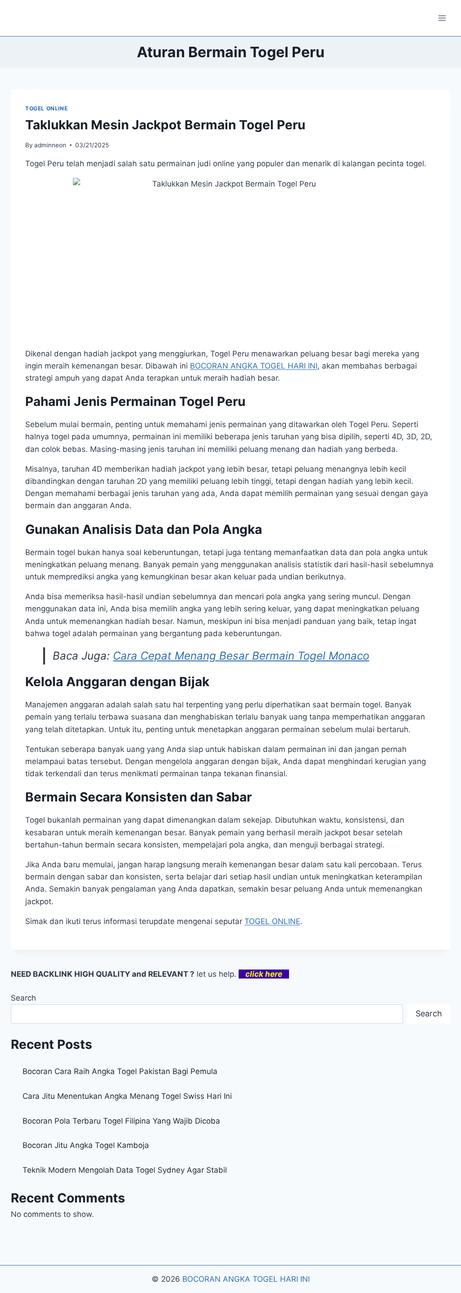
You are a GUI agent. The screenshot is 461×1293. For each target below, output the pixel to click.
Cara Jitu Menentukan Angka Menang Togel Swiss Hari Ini (127, 1096)
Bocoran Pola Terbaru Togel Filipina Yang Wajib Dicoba (121, 1120)
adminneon (50, 145)
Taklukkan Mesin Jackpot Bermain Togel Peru (165, 124)
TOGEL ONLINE (46, 108)
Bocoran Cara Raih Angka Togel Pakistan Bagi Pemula (120, 1071)
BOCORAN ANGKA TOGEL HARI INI (253, 365)
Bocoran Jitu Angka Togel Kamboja (86, 1145)
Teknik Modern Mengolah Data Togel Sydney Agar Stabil (125, 1170)
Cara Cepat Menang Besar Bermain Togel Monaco (241, 655)
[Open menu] (442, 18)
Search (23, 997)
